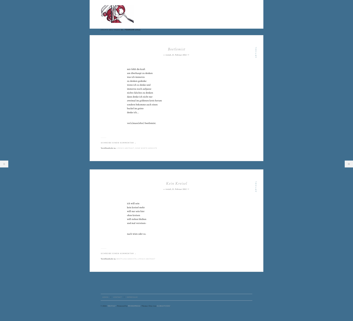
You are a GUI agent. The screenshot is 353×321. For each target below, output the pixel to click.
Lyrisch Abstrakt (125, 148)
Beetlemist (176, 49)
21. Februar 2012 (179, 55)
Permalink (188, 54)
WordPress (134, 306)
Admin (105, 297)
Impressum (132, 297)
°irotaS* (111, 306)
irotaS (168, 55)
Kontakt (117, 297)
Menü (4, 164)
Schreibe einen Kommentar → (118, 143)
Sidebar (349, 164)
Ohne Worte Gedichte (146, 148)
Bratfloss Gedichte (127, 259)
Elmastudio (163, 306)
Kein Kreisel (176, 183)
